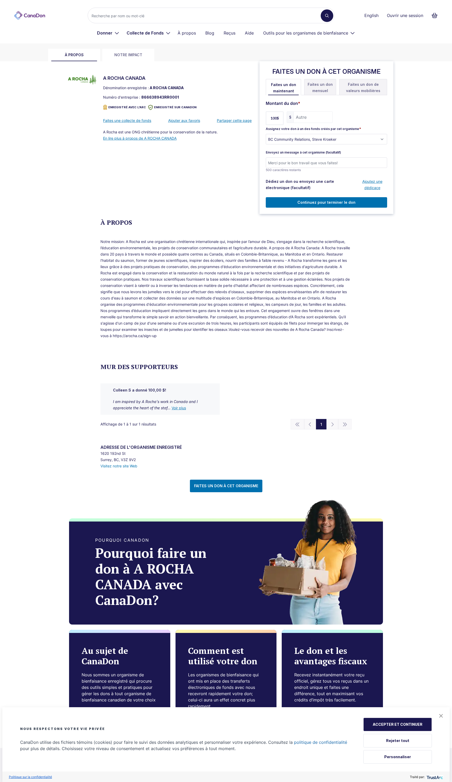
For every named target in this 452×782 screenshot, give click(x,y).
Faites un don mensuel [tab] (320, 87)
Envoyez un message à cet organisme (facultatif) (303, 152)
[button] (441, 716)
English (371, 15)
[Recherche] (327, 15)
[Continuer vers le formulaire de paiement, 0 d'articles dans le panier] (436, 15)
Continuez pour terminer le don (326, 202)
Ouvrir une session (405, 15)
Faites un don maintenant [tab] (283, 87)
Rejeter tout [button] (397, 740)
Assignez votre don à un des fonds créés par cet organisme (313, 129)
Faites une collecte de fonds (127, 120)
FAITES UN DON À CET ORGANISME (226, 486)
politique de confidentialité (320, 742)
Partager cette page (234, 120)
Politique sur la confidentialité (30, 777)
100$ (274, 118)
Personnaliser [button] (397, 757)
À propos (187, 33)
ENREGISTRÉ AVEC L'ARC (127, 107)
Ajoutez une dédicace (372, 184)
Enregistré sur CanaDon (175, 107)
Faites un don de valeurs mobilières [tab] (363, 87)
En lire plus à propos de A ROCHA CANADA (140, 138)
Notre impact (128, 55)
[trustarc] (434, 777)
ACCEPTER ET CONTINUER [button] (397, 724)
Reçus (229, 33)
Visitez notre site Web (118, 466)
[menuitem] (108, 33)
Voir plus (179, 408)
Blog (209, 33)
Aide (249, 33)
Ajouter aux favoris (184, 120)
